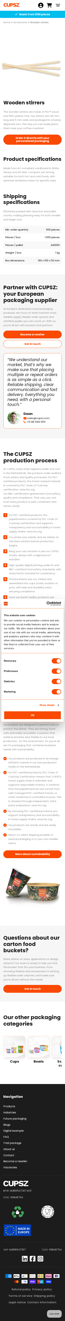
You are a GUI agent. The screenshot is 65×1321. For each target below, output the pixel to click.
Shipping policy (44, 1296)
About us (9, 1149)
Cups (14, 1061)
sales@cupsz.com (38, 418)
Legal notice (17, 1302)
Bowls (39, 1061)
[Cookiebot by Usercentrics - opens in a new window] (46, 603)
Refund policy (21, 1289)
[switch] (56, 671)
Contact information (41, 1302)
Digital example (13, 1131)
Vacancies (10, 1167)
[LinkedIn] (25, 1259)
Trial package (12, 1143)
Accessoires (20, 22)
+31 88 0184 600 (36, 422)
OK (32, 715)
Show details (47, 705)
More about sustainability (32, 854)
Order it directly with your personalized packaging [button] (33, 139)
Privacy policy (42, 1289)
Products (9, 1106)
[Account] (41, 5)
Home (6, 22)
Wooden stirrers (39, 22)
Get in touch (32, 344)
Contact (8, 1155)
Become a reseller (32, 334)
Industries (9, 1112)
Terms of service (20, 1296)
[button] (58, 5)
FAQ (6, 1137)
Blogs (6, 1125)
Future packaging (14, 1119)
